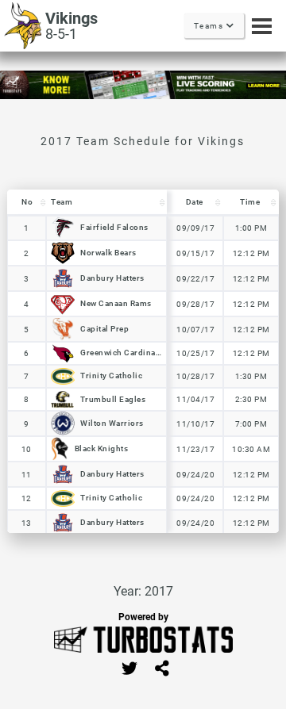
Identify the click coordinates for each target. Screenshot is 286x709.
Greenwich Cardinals (121, 352)
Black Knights (102, 448)
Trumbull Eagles (113, 398)
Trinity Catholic (111, 375)
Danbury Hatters (112, 278)
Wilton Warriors (112, 423)
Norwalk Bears (108, 252)
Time (250, 201)
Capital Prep (104, 328)
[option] (143, 85)
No (27, 201)
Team (61, 201)
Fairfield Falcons (114, 227)
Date (194, 201)
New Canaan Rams (116, 303)
